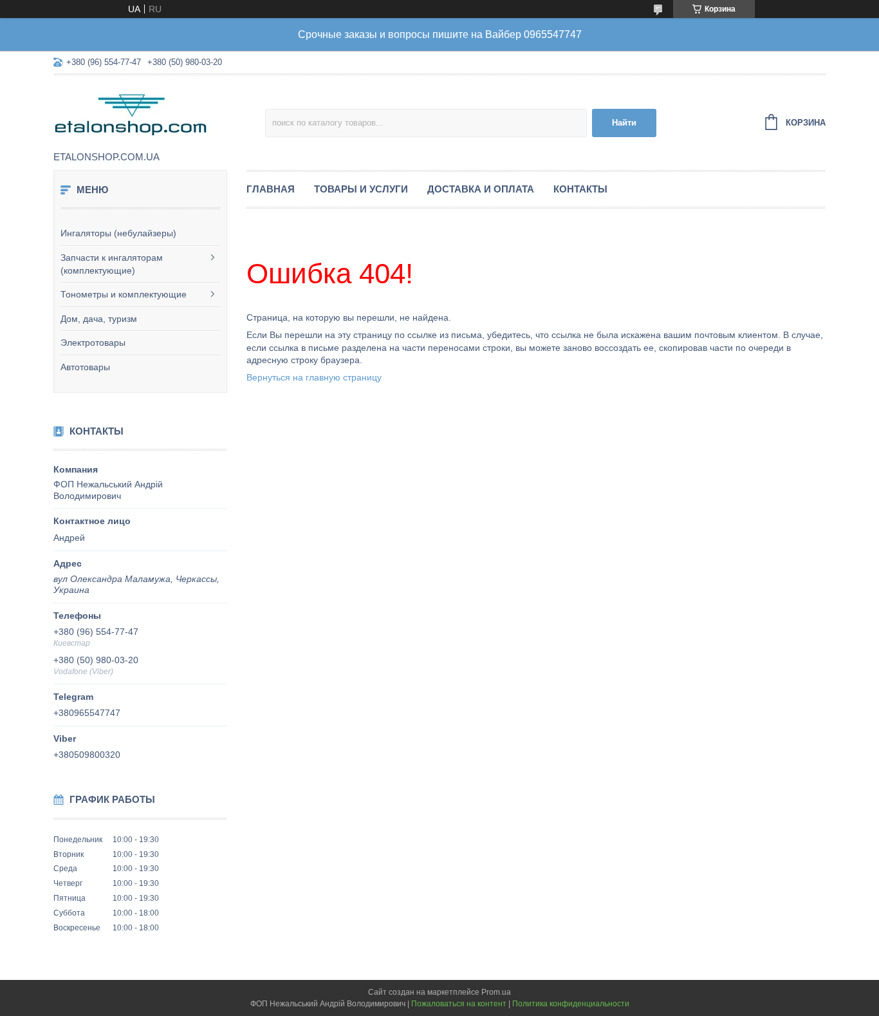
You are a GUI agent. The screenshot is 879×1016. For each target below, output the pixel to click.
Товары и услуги (361, 189)
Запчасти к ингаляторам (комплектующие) (111, 264)
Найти (624, 122)
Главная (270, 189)
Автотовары (85, 367)
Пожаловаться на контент (458, 1003)
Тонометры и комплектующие (123, 294)
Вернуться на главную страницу (314, 377)
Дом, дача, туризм (98, 319)
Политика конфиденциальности (570, 1003)
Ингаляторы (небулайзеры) (118, 233)
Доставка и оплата (480, 189)
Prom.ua (496, 992)
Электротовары (92, 342)
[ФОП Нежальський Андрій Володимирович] (159, 114)
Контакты (580, 189)
